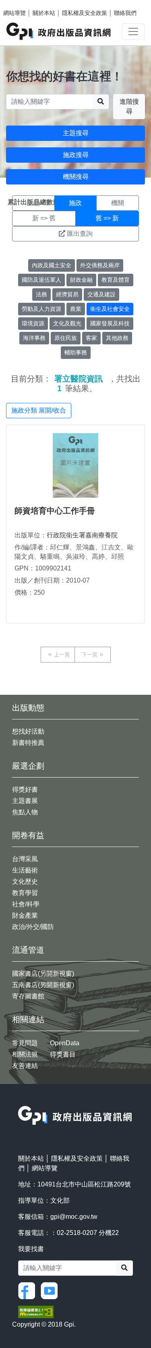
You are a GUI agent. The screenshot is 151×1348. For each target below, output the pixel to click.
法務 (41, 294)
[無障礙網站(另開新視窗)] (36, 1311)
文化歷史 (25, 881)
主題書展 (25, 800)
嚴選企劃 (28, 765)
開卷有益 (28, 835)
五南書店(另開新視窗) (43, 984)
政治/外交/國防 (33, 926)
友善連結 (25, 1065)
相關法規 (25, 1054)
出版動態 (28, 707)
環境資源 (33, 323)
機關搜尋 (76, 176)
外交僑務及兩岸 (100, 265)
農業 (75, 309)
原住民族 (65, 338)
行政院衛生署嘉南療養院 (82, 535)
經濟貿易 (67, 294)
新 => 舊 (44, 218)
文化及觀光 (67, 323)
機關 (117, 202)
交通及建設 (101, 294)
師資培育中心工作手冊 (54, 510)
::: (20, 1100)
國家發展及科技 (110, 323)
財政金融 (81, 280)
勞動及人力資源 (41, 309)
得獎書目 (63, 1054)
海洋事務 (34, 338)
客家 (91, 338)
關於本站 (44, 13)
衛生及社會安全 (110, 309)
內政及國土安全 (51, 265)
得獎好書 (25, 789)
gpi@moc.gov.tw (73, 1216)
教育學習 (25, 892)
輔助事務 (75, 352)
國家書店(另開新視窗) (43, 973)
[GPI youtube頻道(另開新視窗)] (51, 1290)
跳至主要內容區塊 (22, 4)
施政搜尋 (76, 154)
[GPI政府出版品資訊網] (59, 31)
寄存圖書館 (28, 996)
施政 (75, 202)
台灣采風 (25, 858)
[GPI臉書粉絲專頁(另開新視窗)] (28, 1290)
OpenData (64, 1043)
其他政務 (117, 338)
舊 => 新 (107, 218)
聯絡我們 (125, 13)
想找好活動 (28, 731)
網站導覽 (14, 13)
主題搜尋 (76, 133)
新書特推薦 (28, 742)
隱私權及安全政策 (84, 13)
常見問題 (25, 1043)
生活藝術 (25, 870)
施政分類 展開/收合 (38, 410)
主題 (33, 202)
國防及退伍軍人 (41, 280)
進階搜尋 (129, 106)
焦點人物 (25, 812)
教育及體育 (115, 280)
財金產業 (25, 915)
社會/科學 (25, 904)
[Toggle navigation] (133, 31)
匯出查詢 (80, 233)
